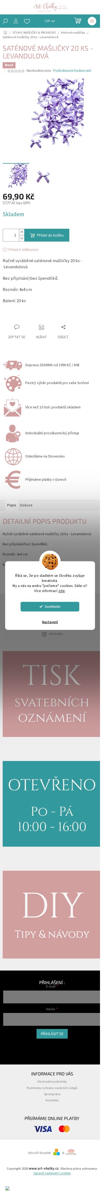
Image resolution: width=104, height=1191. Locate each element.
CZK (48, 21)
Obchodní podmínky (52, 1081)
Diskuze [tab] (26, 505)
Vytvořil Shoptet (39, 1152)
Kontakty (52, 1100)
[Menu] (92, 21)
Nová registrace (14, 1044)
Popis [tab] (11, 505)
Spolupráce (52, 1094)
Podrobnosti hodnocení (72, 70)
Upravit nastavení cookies (52, 1173)
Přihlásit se (52, 1033)
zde (61, 590)
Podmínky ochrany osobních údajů (52, 1088)
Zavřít (32, 316)
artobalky (56, 633)
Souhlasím (53, 606)
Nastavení (50, 622)
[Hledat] (5, 21)
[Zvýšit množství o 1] (21, 232)
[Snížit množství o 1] (21, 238)
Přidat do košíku (50, 235)
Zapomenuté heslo (16, 1049)
